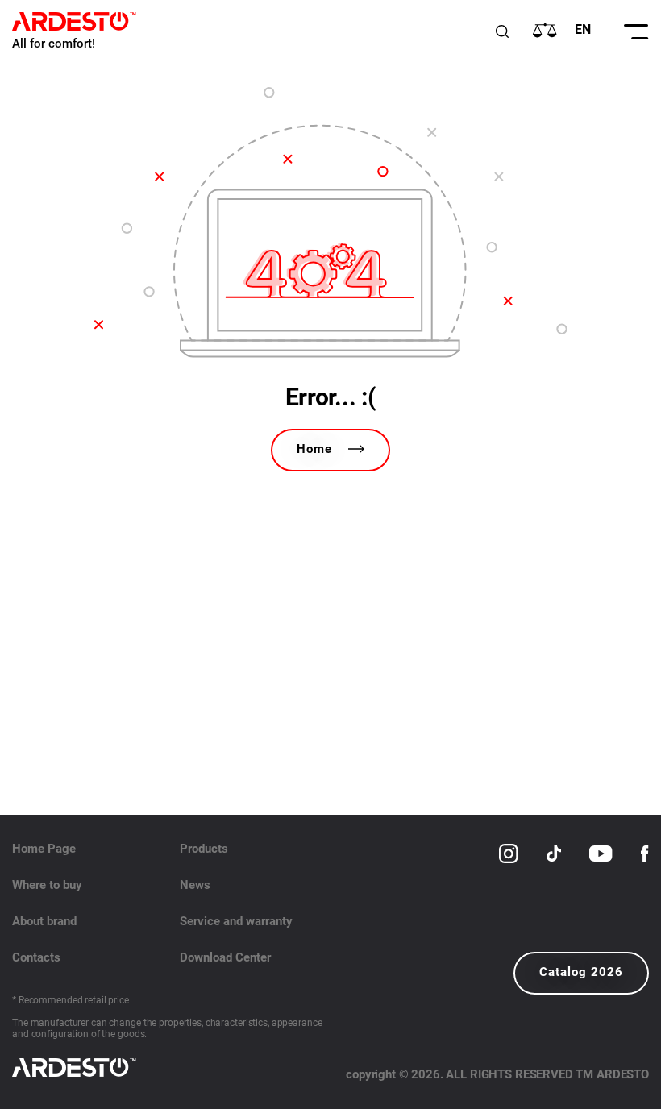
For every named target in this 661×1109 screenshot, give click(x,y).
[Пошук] (502, 31)
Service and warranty (236, 921)
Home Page (44, 848)
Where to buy (47, 885)
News (195, 885)
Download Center (225, 957)
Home (314, 449)
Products (204, 848)
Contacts (36, 957)
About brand (44, 921)
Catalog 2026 (581, 972)
